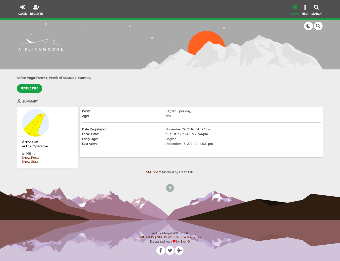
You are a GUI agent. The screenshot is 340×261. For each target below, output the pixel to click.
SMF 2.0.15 (146, 237)
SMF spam (153, 172)
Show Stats (30, 161)
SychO (185, 241)
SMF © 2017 (165, 237)
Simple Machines (188, 237)
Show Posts (31, 158)
